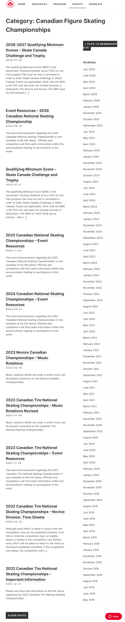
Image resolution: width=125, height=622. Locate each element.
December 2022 (92, 281)
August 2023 (90, 244)
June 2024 (89, 194)
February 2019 (91, 543)
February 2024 (91, 212)
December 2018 (92, 556)
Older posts (17, 615)
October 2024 (91, 175)
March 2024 (90, 206)
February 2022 (91, 343)
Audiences (39, 4)
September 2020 (93, 431)
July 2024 (89, 187)
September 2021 (92, 375)
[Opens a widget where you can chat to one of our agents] (113, 616)
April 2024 (89, 200)
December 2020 (92, 418)
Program (59, 4)
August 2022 (90, 306)
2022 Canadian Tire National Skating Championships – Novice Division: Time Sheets (35, 511)
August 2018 (90, 581)
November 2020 (92, 425)
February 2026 (91, 100)
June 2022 (89, 318)
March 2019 (90, 537)
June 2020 (89, 450)
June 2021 (89, 387)
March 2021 (90, 406)
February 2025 (91, 150)
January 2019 (91, 549)
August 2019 (90, 506)
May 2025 (89, 137)
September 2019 (92, 499)
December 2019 (92, 481)
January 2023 (91, 275)
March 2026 (90, 94)
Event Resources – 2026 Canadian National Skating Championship (30, 116)
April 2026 (89, 88)
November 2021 (92, 362)
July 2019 (88, 512)
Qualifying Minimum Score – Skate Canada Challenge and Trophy (31, 174)
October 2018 (91, 568)
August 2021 (90, 381)
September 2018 (92, 574)
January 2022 (91, 350)
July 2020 (89, 443)
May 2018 (88, 599)
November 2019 (92, 487)
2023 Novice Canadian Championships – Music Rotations (27, 357)
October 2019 (91, 493)
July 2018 (88, 587)
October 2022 (91, 293)
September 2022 (93, 300)
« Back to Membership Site (100, 46)
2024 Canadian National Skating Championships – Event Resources (35, 299)
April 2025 (89, 144)
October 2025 (91, 119)
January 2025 (91, 156)
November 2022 (92, 287)
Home (22, 4)
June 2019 (89, 518)
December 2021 (92, 356)
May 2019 (88, 524)
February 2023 (91, 269)
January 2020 (91, 474)
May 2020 (89, 456)
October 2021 (91, 368)
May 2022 (89, 325)
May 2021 (88, 393)
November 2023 (92, 231)
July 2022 (89, 312)
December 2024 (92, 162)
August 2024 (90, 181)
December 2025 (92, 112)
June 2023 (89, 250)
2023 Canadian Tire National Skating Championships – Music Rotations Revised (34, 405)
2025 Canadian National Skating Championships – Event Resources (35, 240)
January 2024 (91, 219)
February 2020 (91, 468)
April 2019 (89, 531)
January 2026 (91, 106)
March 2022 (90, 337)
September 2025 (93, 125)
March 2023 (90, 262)
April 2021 (89, 400)
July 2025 (89, 131)
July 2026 (89, 69)
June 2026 (89, 75)
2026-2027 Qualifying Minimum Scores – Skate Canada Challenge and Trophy (35, 50)
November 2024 (92, 169)
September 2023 (93, 237)
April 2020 (89, 462)
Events (77, 4)
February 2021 (91, 412)
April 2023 (89, 256)
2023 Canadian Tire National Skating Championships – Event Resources (34, 453)
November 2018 (92, 562)
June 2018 (89, 593)
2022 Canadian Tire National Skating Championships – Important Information (31, 574)
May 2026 (89, 81)
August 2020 (90, 437)
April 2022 (89, 331)
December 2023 (92, 225)
